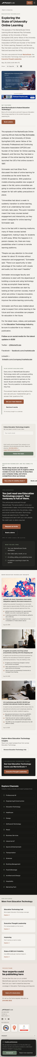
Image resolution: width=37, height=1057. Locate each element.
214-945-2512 (13, 448)
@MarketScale (15, 345)
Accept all (9, 1053)
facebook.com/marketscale (23, 350)
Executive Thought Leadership (12, 59)
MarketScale (27, 54)
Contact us (4, 1014)
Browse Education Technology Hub (15, 750)
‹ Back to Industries (7, 10)
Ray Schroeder (28, 135)
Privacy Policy (18, 1049)
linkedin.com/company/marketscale (17, 359)
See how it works (12, 407)
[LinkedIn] (2, 1019)
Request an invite (11, 526)
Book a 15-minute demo (13, 993)
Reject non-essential (26, 1053)
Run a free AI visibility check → (15, 481)
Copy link (11, 66)
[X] (5, 1019)
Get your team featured (14, 402)
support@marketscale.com (12, 450)
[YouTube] (8, 1019)
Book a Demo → (5, 1015)
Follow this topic (18, 454)
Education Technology (11, 14)
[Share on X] (17, 66)
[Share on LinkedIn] (21, 66)
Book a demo (8, 122)
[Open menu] (34, 3)
